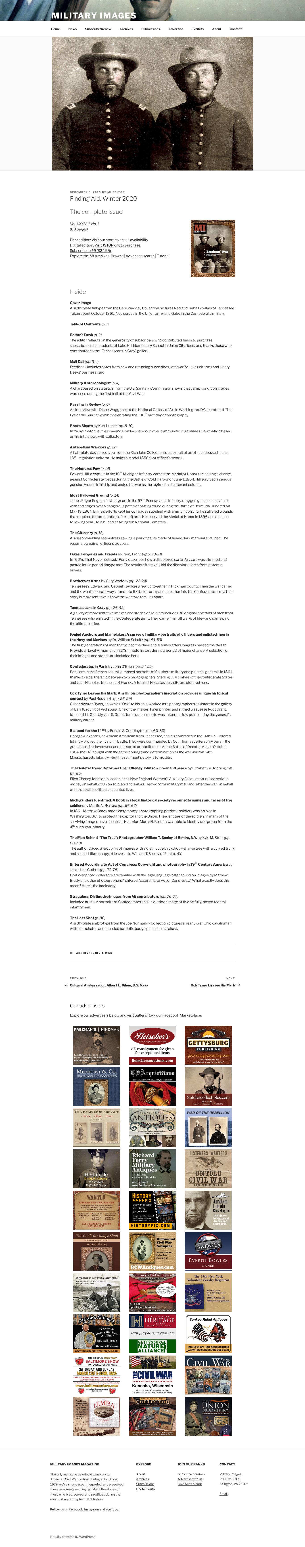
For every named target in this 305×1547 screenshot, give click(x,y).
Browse (117, 256)
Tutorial (163, 256)
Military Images (94, 16)
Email (223, 1494)
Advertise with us (190, 1479)
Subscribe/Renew (98, 29)
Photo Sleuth (145, 1489)
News (72, 29)
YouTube (112, 1509)
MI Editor (116, 192)
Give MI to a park (190, 1484)
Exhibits (198, 29)
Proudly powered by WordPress (72, 1537)
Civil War (104, 953)
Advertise (175, 29)
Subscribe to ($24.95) (90, 251)
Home (55, 29)
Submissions (150, 29)
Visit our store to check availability (120, 240)
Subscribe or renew (191, 1474)
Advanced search (140, 256)
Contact (236, 29)
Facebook (76, 1509)
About (216, 29)
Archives (126, 29)
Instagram (91, 1509)
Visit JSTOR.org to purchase (117, 245)
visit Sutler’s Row (141, 1015)
